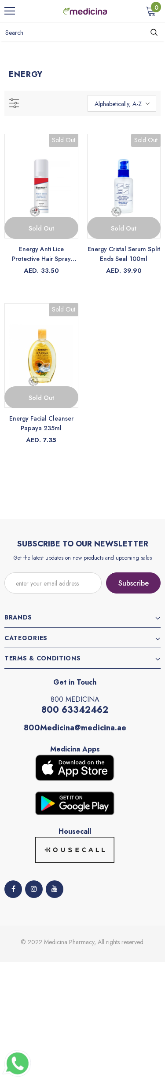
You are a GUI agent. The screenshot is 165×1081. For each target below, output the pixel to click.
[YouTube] (54, 889)
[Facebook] (13, 889)
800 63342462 (74, 710)
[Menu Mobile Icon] (9, 11)
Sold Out (41, 228)
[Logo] (85, 10)
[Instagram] (34, 889)
